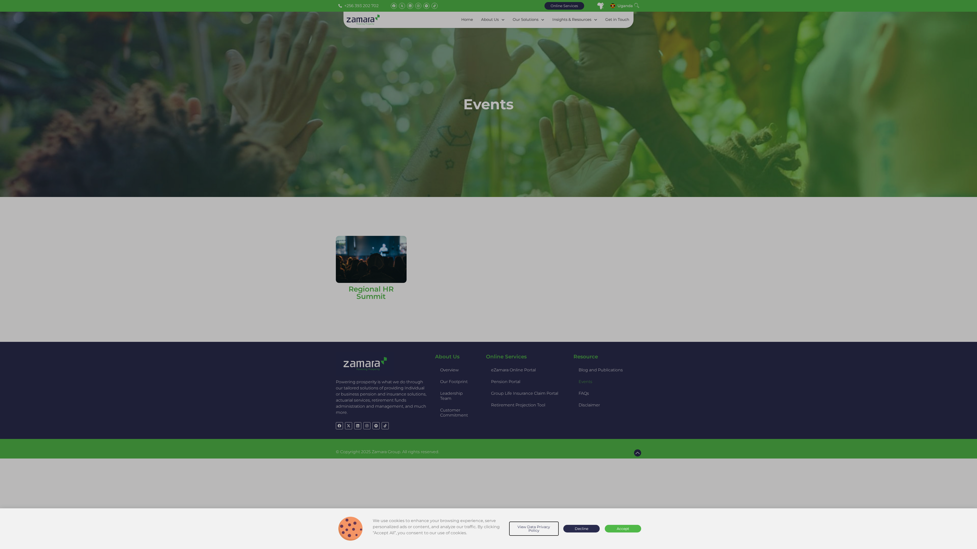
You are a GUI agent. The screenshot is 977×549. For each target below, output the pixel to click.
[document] (488, 274)
